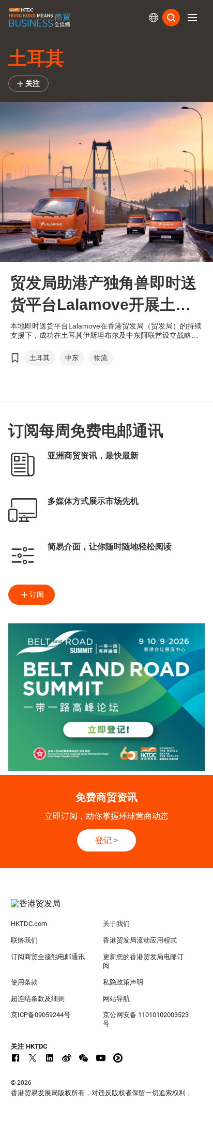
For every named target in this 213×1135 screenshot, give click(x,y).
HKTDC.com (29, 924)
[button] (192, 17)
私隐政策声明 (123, 982)
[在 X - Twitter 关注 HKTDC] (32, 1058)
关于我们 (116, 924)
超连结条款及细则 (38, 999)
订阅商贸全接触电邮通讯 (48, 957)
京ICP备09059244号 (40, 1015)
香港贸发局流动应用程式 (140, 940)
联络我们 (24, 940)
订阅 (36, 594)
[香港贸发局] (107, 909)
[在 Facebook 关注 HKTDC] (15, 1058)
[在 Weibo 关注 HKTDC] (66, 1058)
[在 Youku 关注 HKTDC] (118, 1058)
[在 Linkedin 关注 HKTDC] (49, 1058)
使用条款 (24, 982)
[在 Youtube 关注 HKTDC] (100, 1058)
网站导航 (116, 999)
